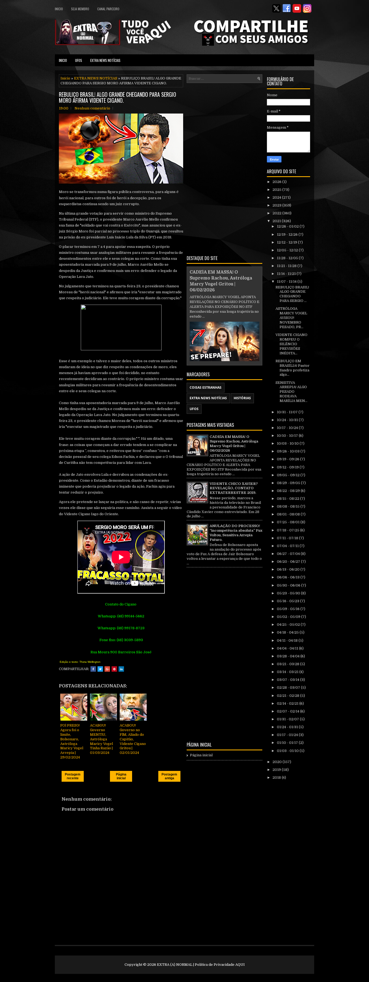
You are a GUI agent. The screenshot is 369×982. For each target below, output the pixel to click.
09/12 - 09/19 (288, 467)
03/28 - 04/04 (288, 656)
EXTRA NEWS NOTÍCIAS (105, 60)
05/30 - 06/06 (289, 585)
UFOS (78, 60)
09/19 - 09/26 (288, 459)
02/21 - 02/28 (288, 696)
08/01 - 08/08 (289, 514)
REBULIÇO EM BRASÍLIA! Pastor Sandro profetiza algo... (293, 368)
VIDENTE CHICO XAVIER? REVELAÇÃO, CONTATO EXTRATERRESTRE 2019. (234, 488)
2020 (278, 762)
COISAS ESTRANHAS (206, 387)
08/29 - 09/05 (289, 483)
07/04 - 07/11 (288, 546)
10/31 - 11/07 (287, 412)
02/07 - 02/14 (288, 711)
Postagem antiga (169, 776)
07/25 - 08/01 (288, 522)
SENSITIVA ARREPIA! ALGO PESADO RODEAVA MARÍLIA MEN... (291, 392)
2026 (277, 182)
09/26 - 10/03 (288, 451)
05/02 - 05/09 (289, 617)
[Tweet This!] (100, 669)
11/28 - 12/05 (288, 258)
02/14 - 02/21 (288, 703)
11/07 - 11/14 (287, 281)
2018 (277, 777)
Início (65, 78)
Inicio (59, 8)
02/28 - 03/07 (289, 687)
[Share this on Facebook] (93, 669)
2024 (277, 197)
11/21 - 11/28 (287, 266)
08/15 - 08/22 (288, 499)
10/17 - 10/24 (288, 428)
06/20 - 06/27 (289, 562)
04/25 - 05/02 (289, 625)
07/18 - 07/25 (288, 530)
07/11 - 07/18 (288, 538)
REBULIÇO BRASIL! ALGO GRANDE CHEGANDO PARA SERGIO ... (292, 294)
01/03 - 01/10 (288, 751)
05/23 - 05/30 (289, 593)
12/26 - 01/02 (288, 226)
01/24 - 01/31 (288, 727)
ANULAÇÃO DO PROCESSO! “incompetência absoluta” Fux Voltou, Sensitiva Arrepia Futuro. (236, 533)
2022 (277, 213)
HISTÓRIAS (242, 398)
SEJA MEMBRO (80, 8)
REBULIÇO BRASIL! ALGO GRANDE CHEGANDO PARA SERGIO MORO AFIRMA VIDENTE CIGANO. (117, 97)
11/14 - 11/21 (287, 274)
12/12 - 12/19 (287, 242)
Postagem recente (72, 776)
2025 (277, 190)
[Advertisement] (224, 168)
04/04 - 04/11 (288, 648)
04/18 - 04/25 (288, 632)
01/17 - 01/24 (288, 735)
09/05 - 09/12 (288, 475)
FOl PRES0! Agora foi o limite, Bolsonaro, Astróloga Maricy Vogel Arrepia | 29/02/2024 (71, 741)
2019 (277, 770)
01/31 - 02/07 (288, 719)
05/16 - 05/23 (288, 601)
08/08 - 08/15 (288, 506)
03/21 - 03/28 (288, 664)
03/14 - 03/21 (288, 672)
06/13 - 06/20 (288, 569)
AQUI (240, 965)
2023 (277, 205)
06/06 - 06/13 (288, 577)
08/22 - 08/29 (289, 491)
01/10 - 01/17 (288, 743)
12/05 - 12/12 (288, 250)
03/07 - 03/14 (288, 680)
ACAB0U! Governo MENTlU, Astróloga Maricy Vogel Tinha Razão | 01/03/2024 (101, 739)
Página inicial (121, 776)
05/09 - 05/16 (288, 609)
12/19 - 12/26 (287, 234)
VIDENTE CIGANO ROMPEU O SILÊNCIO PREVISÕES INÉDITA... (291, 344)
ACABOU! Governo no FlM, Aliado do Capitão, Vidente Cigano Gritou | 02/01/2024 (133, 739)
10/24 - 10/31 (288, 420)
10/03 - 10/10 (288, 443)
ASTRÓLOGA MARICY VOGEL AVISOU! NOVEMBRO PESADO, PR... (291, 318)
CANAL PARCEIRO (108, 8)
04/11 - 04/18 (287, 640)
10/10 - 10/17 (288, 436)
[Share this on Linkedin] (121, 669)
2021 (277, 221)
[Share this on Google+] (107, 669)
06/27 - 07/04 (289, 554)
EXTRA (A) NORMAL (174, 965)
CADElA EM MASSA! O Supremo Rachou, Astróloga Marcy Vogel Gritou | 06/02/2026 (234, 443)
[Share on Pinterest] (114, 669)
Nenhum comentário (92, 108)
